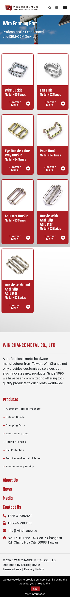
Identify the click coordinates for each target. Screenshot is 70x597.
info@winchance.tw (22, 530)
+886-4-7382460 (20, 516)
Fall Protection (15, 450)
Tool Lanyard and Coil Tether (23, 458)
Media (8, 498)
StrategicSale (30, 565)
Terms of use (12, 569)
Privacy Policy (34, 569)
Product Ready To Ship (20, 466)
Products (10, 399)
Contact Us (12, 507)
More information (35, 593)
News (7, 489)
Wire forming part (17, 433)
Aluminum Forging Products (23, 408)
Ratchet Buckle (15, 417)
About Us (10, 480)
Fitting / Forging (16, 441)
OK (35, 588)
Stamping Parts (15, 425)
